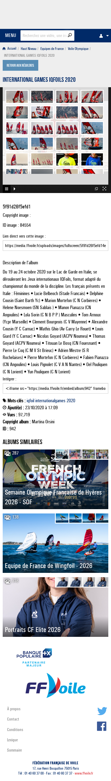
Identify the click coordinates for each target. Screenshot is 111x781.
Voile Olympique (78, 48)
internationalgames (50, 400)
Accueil (11, 48)
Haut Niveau (28, 48)
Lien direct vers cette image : (24, 236)
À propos (13, 708)
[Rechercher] (70, 35)
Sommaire (14, 750)
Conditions (15, 729)
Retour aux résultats (20, 66)
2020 (71, 400)
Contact (13, 719)
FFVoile (82, 13)
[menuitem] (102, 36)
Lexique (12, 739)
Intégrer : (9, 378)
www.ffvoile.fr (84, 773)
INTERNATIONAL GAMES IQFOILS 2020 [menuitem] (29, 55)
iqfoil (30, 400)
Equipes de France (52, 48)
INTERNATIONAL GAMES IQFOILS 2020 (39, 80)
